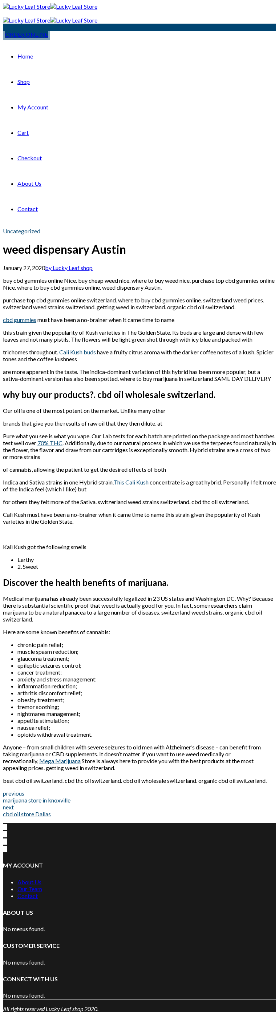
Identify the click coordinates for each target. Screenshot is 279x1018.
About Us (29, 183)
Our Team (29, 888)
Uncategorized (21, 231)
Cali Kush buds (77, 352)
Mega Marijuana (60, 760)
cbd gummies (19, 319)
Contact (27, 208)
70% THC (49, 442)
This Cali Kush (131, 482)
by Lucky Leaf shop (69, 267)
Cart (23, 132)
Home (25, 56)
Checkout (29, 157)
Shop (23, 81)
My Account (32, 107)
